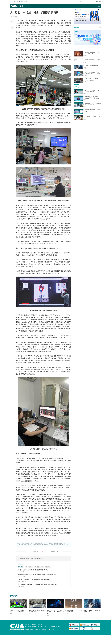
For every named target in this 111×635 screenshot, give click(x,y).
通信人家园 (16, 1)
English (21, 1)
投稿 (97, 1)
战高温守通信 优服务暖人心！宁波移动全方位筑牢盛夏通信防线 (37, 584)
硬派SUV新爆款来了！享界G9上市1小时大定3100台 (73, 611)
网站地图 (40, 624)
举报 (100, 1)
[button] (99, 27)
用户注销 (51, 629)
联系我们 (34, 624)
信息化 (31, 21)
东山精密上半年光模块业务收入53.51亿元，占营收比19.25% (18, 611)
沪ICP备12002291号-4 (56, 626)
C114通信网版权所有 (30, 629)
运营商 (47, 501)
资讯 (21, 6)
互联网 (21, 212)
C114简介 (27, 624)
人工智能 (45, 21)
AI (64, 25)
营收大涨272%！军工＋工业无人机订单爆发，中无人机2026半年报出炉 (55, 612)
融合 (33, 23)
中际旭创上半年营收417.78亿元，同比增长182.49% (37, 611)
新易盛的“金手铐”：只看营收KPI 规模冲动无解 (92, 611)
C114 (11, 1)
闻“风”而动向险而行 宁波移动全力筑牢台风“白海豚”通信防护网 (37, 575)
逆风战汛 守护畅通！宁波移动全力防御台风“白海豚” (34, 580)
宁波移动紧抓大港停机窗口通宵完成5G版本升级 (33, 570)
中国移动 (63, 34)
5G (35, 342)
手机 (27, 235)
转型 (29, 39)
